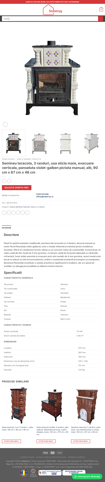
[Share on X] (13, 213)
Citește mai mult (11, 441)
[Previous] (7, 77)
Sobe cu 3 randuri (38, 207)
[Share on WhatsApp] (4, 213)
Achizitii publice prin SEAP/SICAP (51, 457)
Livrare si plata (27, 457)
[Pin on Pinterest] (23, 213)
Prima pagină (8, 159)
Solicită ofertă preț (16, 187)
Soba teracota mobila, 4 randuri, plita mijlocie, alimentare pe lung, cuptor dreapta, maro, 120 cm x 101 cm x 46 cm (52, 430)
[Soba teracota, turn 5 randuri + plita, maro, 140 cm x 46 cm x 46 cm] (18, 405)
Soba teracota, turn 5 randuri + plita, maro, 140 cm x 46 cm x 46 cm (17, 428)
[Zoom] (5, 124)
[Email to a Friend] (18, 213)
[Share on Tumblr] (27, 213)
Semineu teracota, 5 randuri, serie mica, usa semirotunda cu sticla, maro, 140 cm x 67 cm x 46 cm (85, 429)
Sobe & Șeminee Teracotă (29, 159)
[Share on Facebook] (9, 213)
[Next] (98, 77)
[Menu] (3, 10)
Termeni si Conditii (76, 457)
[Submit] (100, 18)
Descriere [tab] (6, 228)
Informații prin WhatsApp (89, 476)
